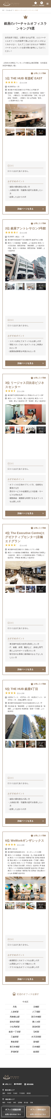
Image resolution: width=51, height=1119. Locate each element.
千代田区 (22, 1093)
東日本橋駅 (15, 1047)
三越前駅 (15, 1037)
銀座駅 (36, 1052)
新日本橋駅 (36, 1017)
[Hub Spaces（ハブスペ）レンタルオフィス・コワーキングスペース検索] (11, 3)
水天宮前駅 (36, 1037)
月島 (15, 1007)
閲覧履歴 (19, 1084)
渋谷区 (9, 1093)
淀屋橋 (20, 1102)
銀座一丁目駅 (15, 1032)
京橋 (31, 1102)
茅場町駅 (15, 1052)
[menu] (47, 3)
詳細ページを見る (25, 209)
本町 (14, 1102)
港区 (3, 1093)
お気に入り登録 (40, 73)
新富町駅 (36, 1027)
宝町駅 (36, 1032)
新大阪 (26, 1102)
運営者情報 (30, 1084)
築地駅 (36, 1042)
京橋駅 (36, 1007)
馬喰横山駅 (15, 1017)
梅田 (3, 1102)
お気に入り (8, 1084)
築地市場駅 (15, 1022)
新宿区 (29, 1093)
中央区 (25, 1002)
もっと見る (41, 132)
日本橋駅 (36, 1047)
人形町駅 (15, 1012)
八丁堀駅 (36, 1012)
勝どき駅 (36, 1022)
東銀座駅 (15, 1042)
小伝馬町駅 (15, 1027)
